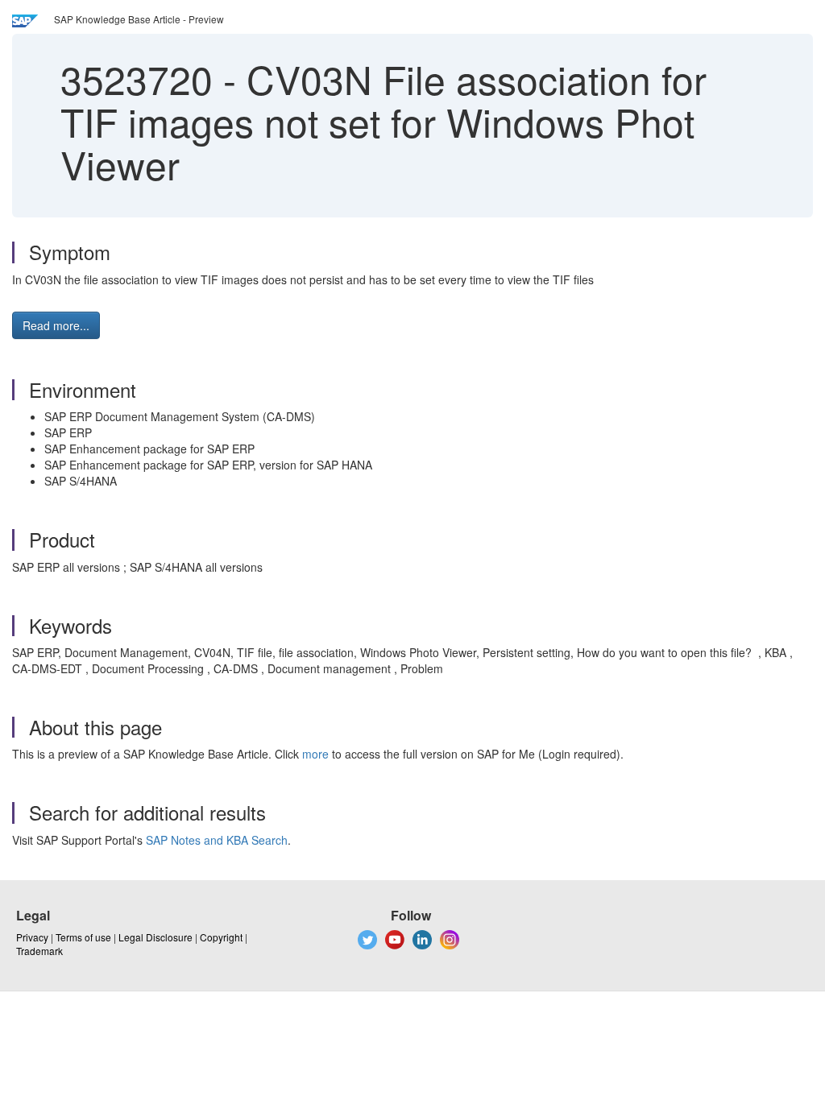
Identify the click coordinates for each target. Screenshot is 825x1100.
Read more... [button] (56, 325)
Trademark (39, 950)
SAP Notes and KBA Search (217, 840)
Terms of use (83, 937)
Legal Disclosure (155, 937)
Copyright (221, 937)
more (315, 754)
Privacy (32, 937)
